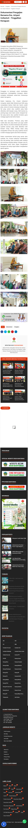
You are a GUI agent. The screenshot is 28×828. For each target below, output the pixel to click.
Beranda (2, 6)
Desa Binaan (7, 789)
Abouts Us (6, 749)
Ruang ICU (5, 676)
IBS (3, 640)
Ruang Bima (5, 661)
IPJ (3, 644)
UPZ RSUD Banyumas (8, 812)
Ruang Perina (18, 683)
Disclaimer (6, 759)
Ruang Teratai (18, 690)
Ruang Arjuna (18, 658)
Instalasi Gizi (17, 647)
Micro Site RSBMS (8, 741)
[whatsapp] (9, 331)
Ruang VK (5, 693)
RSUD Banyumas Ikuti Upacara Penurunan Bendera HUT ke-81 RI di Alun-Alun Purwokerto (20, 385)
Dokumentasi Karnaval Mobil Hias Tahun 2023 (18, 565)
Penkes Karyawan (8, 799)
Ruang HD (17, 672)
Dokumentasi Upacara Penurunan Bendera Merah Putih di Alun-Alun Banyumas (8, 385)
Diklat (13, 789)
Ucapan (17, 812)
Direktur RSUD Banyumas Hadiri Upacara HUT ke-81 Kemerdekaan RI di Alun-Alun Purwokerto (19, 398)
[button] (4, 824)
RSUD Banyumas (19, 822)
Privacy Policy (7, 756)
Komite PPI (17, 654)
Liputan (6, 795)
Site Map (6, 733)
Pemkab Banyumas (8, 736)
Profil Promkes (7, 731)
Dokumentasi (9, 326)
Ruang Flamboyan (7, 669)
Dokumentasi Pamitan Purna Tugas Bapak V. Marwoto (17, 545)
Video (22, 812)
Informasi (10, 792)
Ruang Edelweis (18, 665)
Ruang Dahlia (6, 665)
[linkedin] (16, 331)
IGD (15, 640)
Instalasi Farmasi (7, 647)
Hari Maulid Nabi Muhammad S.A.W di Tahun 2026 (19, 559)
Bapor (10, 785)
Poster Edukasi (19, 805)
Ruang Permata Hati (7, 686)
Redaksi (5, 752)
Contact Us (6, 754)
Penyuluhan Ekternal (18, 799)
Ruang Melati (6, 679)
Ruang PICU (5, 683)
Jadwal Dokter (18, 792)
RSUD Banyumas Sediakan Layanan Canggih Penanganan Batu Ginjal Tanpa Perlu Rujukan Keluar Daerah (17, 600)
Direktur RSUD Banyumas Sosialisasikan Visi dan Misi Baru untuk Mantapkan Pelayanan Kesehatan (17, 618)
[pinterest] (12, 331)
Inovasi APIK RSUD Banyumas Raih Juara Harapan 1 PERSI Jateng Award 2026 (8, 372)
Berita (15, 785)
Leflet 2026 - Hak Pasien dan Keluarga (16, 579)
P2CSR (4, 658)
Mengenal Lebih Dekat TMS (19, 538)
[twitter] (5, 331)
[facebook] (2, 331)
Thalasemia (5, 697)
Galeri (5, 792)
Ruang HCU (5, 672)
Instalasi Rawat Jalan (19, 651)
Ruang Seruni (6, 690)
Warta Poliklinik (7, 815)
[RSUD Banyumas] (6, 2)
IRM (15, 644)
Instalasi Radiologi (7, 651)
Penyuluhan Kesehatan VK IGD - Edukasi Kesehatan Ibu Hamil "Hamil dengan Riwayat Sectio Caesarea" (17, 590)
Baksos (5, 785)
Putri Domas (7, 809)
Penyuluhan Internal (8, 802)
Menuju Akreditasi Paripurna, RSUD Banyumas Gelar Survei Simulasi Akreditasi (19, 372)
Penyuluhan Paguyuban (9, 805)
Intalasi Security (6, 654)
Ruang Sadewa (18, 686)
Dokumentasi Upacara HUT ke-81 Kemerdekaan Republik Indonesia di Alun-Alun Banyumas (8, 398)
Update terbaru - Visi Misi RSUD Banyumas (16, 607)
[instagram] (17, 825)
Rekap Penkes (14, 809)
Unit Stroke (17, 697)
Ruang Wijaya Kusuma (19, 693)
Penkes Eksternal (13, 795)
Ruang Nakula (18, 679)
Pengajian (7, 6)
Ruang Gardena (18, 669)
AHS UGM (6, 738)
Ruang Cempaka (18, 661)
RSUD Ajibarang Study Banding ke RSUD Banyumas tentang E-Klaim (19, 552)
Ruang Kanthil (18, 676)
